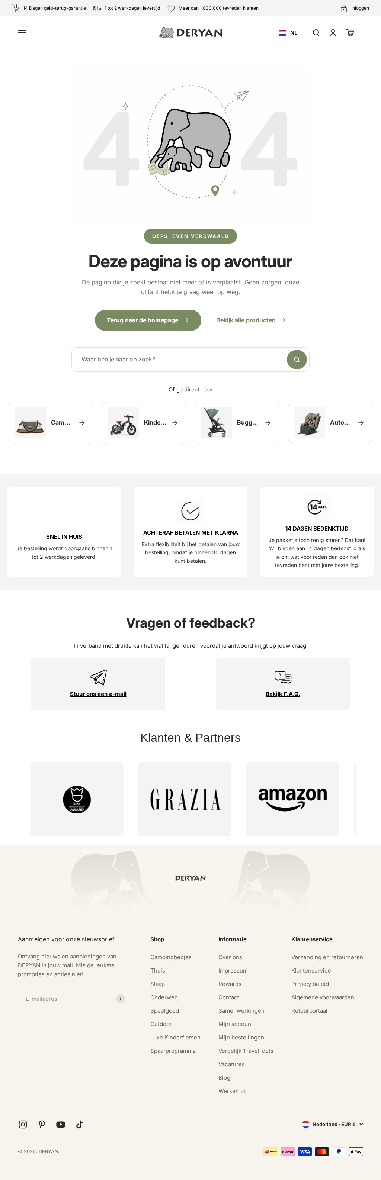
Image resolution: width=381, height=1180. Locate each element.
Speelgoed (164, 1010)
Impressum (233, 970)
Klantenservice (311, 970)
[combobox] (288, 32)
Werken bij (232, 1090)
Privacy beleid (310, 983)
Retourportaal (309, 1010)
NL (293, 32)
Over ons (230, 957)
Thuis (157, 970)
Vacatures (231, 1064)
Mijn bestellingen (241, 1037)
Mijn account (235, 1024)
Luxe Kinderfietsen (175, 1037)
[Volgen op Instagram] (23, 1124)
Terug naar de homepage (142, 320)
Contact (228, 997)
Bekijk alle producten (246, 320)
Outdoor (161, 1024)
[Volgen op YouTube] (61, 1124)
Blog (224, 1077)
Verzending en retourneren (327, 957)
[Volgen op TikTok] (80, 1124)
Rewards (229, 983)
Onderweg (164, 997)
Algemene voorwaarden (322, 997)
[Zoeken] (297, 359)
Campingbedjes (171, 957)
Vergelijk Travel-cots (245, 1050)
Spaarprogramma (173, 1050)
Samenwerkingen (241, 1010)
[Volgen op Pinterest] (42, 1124)
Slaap (157, 983)
